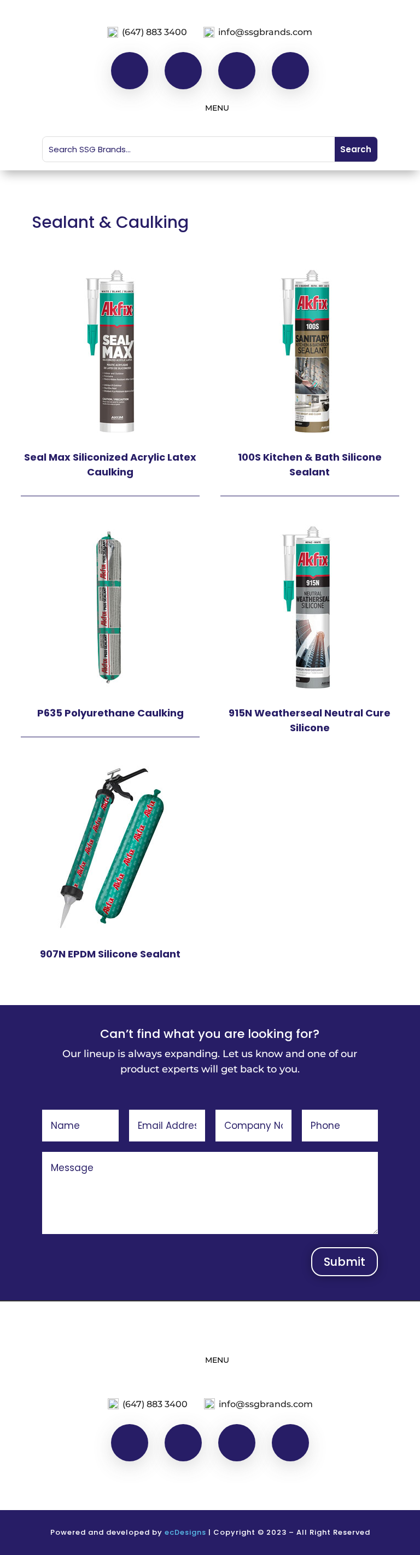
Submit (344, 1262)
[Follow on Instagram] (183, 70)
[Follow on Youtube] (236, 70)
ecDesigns (185, 1532)
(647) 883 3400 (154, 32)
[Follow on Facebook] (129, 70)
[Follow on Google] (290, 70)
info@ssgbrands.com (265, 32)
